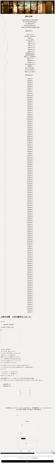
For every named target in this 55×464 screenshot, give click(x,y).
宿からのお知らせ (29, 64)
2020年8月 (29, 209)
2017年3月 (29, 254)
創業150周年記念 (37, 409)
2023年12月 (29, 136)
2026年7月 (29, 80)
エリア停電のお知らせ (30, 23)
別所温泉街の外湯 (29, 53)
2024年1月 (29, 134)
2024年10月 (29, 119)
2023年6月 (29, 145)
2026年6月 (29, 82)
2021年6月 (29, 190)
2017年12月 (29, 241)
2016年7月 (29, 267)
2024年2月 (29, 132)
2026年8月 (29, 78)
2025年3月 (29, 110)
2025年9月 (29, 99)
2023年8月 (29, 142)
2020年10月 (29, 205)
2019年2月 (29, 227)
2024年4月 (29, 129)
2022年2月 (29, 175)
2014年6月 (29, 291)
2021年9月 (29, 185)
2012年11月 (29, 306)
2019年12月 (29, 220)
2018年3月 (29, 235)
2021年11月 (29, 181)
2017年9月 (29, 244)
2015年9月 (29, 276)
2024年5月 (29, 127)
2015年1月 (29, 285)
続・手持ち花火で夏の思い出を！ (30, 21)
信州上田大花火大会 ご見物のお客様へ (30, 19)
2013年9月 (29, 297)
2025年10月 (29, 97)
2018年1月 (29, 239)
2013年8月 (29, 298)
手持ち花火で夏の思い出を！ (30, 25)
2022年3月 (29, 173)
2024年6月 (29, 125)
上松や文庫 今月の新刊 (29, 36)
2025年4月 (29, 108)
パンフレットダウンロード (46, 407)
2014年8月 (29, 289)
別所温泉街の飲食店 (29, 54)
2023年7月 (29, 143)
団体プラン (29, 58)
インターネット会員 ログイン (24, 407)
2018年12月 (29, 231)
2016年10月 (29, 261)
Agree (27, 461)
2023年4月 (29, 149)
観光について (31, 51)
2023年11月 (29, 138)
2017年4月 (29, 252)
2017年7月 (29, 248)
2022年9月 (29, 162)
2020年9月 (29, 207)
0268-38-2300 (25, 433)
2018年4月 (29, 233)
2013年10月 (29, 295)
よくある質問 (19, 409)
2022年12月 (29, 157)
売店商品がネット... (7, 385)
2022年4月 (29, 171)
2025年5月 (29, 106)
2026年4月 (29, 86)
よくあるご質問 (29, 39)
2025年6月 (29, 104)
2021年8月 (29, 186)
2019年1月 (29, 229)
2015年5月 (29, 282)
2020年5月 (29, 213)
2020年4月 (29, 214)
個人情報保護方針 (35, 407)
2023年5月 (29, 147)
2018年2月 (29, 237)
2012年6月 (29, 311)
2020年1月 (29, 218)
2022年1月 (29, 177)
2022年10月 (29, 160)
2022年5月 (29, 170)
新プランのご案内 (29, 69)
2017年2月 (29, 255)
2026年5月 (29, 84)
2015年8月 (29, 278)
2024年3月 (29, 130)
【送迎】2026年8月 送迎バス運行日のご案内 (30, 27)
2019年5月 (29, 226)
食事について (31, 47)
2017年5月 (29, 250)
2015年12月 (29, 274)
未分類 (29, 38)
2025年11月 (29, 95)
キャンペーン (29, 34)
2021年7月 (29, 188)
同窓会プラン (31, 62)
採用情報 (29, 66)
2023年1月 (29, 155)
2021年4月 (29, 194)
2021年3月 (29, 196)
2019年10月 (29, 222)
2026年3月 (29, 88)
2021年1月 (29, 199)
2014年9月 (29, 287)
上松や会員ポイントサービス (11, 407)
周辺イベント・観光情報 (29, 56)
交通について (31, 41)
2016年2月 (29, 270)
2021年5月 (29, 192)
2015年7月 (29, 280)
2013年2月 (29, 304)
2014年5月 (29, 293)
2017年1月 (29, 257)
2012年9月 (29, 310)
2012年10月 (29, 308)
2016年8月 (29, 265)
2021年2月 (29, 198)
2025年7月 (29, 102)
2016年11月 (29, 259)
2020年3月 (29, 216)
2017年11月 (29, 242)
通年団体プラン (31, 60)
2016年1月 (29, 272)
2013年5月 (29, 300)
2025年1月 (29, 114)
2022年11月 (29, 158)
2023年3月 (29, 151)
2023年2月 (29, 153)
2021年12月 (29, 179)
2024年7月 (29, 123)
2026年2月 (29, 89)
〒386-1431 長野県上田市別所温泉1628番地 (29, 431)
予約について (31, 45)
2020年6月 (29, 211)
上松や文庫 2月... (7, 384)
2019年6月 (29, 224)
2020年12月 (29, 201)
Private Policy (35, 457)
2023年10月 (29, 140)
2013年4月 (29, 302)
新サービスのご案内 (29, 67)
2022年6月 (29, 168)
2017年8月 (29, 246)
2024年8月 (29, 121)
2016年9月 (29, 263)
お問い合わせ (30, 409)
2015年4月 (29, 283)
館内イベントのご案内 (29, 71)
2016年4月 (29, 269)
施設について (31, 43)
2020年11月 (29, 203)
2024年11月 (29, 117)
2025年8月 (29, 101)
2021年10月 (29, 183)
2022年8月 (29, 164)
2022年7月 (29, 166)
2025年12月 (29, 93)
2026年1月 (29, 91)
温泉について (31, 49)
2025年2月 (29, 112)
